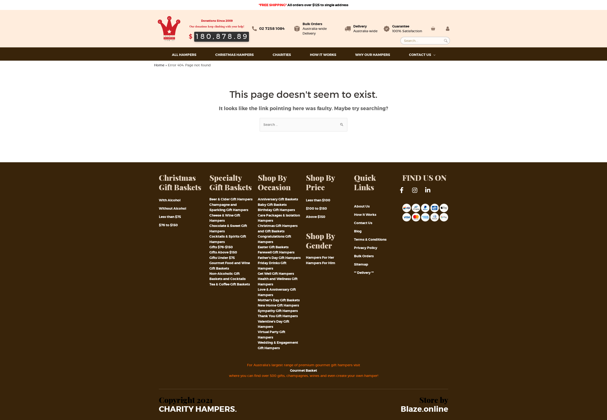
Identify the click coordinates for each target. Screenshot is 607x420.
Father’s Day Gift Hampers (279, 258)
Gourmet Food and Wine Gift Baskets (229, 265)
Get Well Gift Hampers (276, 273)
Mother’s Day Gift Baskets (279, 300)
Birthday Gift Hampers (276, 210)
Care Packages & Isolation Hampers (279, 218)
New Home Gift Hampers (278, 305)
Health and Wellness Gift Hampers (278, 281)
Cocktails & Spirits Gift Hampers (227, 239)
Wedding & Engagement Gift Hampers (278, 345)
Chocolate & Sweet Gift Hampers (228, 228)
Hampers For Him (320, 263)
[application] (433, 55)
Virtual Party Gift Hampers (271, 334)
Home (159, 65)
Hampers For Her (320, 257)
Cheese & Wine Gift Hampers (224, 218)
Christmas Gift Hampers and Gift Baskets (278, 228)
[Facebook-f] (405, 193)
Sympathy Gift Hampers (278, 311)
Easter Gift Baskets (273, 247)
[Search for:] (303, 124)
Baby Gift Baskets (272, 205)
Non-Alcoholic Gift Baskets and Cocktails (227, 276)
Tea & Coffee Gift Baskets (229, 284)
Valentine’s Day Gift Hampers (273, 324)
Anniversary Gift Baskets (278, 199)
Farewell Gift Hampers (276, 252)
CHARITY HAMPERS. (198, 409)
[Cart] (433, 28)
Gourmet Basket (303, 370)
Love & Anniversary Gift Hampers (277, 292)
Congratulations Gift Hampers (274, 239)
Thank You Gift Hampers (278, 316)
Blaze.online (424, 409)
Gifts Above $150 (223, 252)
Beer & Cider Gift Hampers (231, 199)
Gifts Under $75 (222, 258)
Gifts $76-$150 (221, 247)
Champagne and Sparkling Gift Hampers (228, 207)
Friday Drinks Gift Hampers (272, 265)
